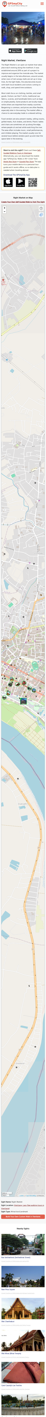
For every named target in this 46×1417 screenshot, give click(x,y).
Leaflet (21, 1196)
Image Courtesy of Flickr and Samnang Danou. (15, 1357)
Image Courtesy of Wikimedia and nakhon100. (15, 1261)
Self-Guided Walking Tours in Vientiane (22, 152)
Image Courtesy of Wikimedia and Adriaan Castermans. (18, 1293)
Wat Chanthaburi (7, 1321)
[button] (23, 701)
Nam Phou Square (8, 1289)
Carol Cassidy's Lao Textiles (11, 1385)
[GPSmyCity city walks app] (14, 4)
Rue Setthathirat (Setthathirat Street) (15, 1257)
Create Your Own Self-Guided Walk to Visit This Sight (23, 202)
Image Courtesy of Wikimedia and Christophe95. (15, 142)
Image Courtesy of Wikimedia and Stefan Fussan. (16, 1325)
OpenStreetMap (31, 1196)
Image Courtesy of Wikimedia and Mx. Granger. (15, 1389)
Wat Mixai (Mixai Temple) (11, 1353)
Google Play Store (26, 161)
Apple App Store (10, 161)
